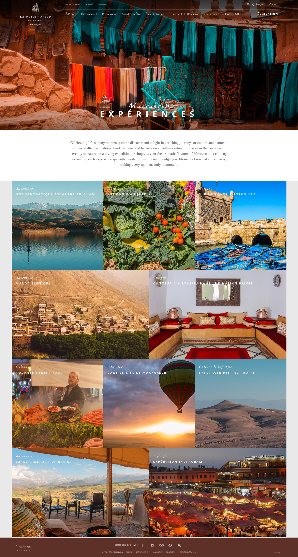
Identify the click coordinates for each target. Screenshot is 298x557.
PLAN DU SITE (157, 552)
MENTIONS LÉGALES (187, 552)
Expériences (103, 4)
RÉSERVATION (267, 14)
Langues (260, 4)
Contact (273, 4)
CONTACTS (170, 552)
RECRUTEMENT (142, 552)
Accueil (89, 4)
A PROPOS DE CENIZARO (112, 552)
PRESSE (129, 552)
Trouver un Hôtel (71, 5)
